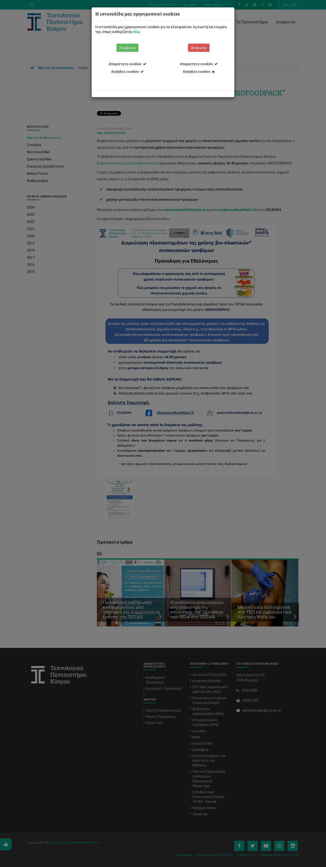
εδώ (136, 32)
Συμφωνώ (127, 48)
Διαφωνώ (198, 48)
